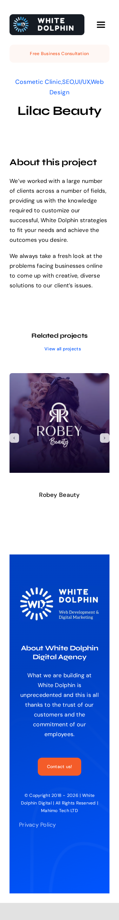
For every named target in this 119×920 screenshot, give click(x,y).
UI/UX (82, 82)
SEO (68, 82)
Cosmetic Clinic (38, 82)
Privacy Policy (37, 825)
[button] (14, 438)
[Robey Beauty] (59, 377)
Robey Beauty (59, 495)
